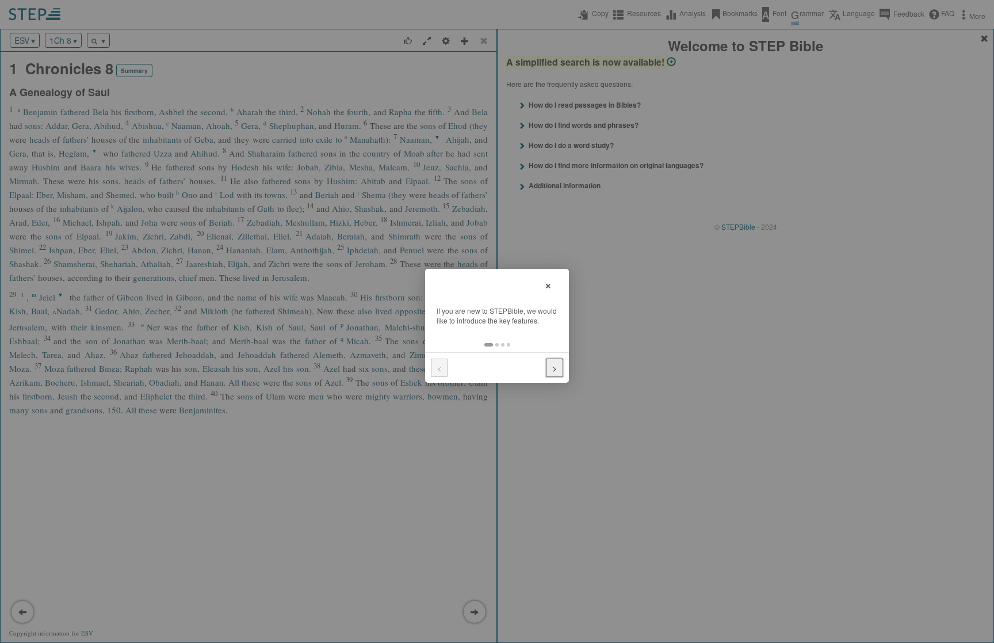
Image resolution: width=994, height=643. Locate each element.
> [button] (554, 368)
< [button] (439, 368)
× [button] (548, 284)
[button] (488, 345)
